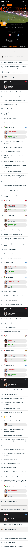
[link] (9, 5)
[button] (24, 5)
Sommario (4, 46)
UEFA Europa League (3, 5)
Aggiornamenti (13, 46)
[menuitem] (9, 5)
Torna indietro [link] (6, 8)
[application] (14, 18)
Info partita (22, 46)
